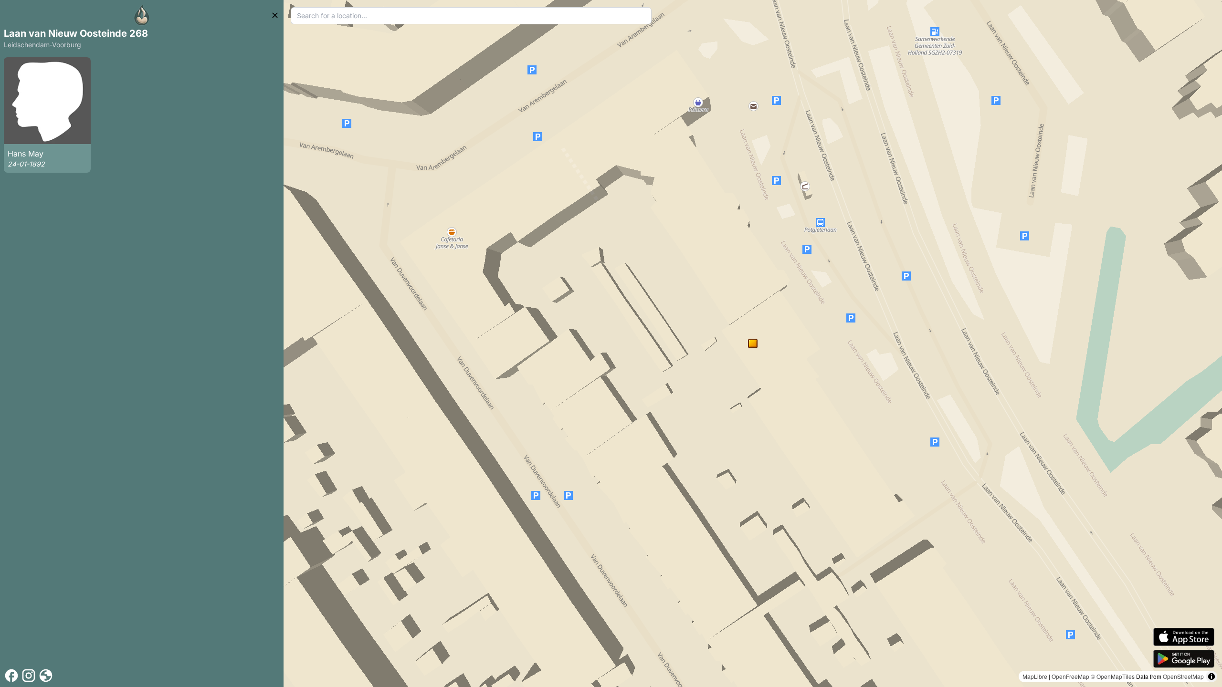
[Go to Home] (141, 15)
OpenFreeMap (1070, 676)
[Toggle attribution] (1211, 676)
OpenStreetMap (1183, 676)
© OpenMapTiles (1113, 676)
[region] (753, 343)
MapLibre (1034, 676)
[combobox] (471, 16)
